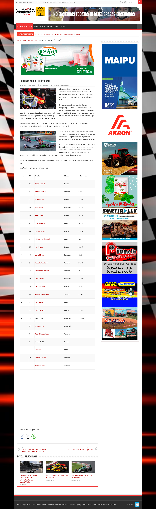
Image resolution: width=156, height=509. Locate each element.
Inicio (19, 40)
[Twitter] (123, 2)
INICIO (38, 2)
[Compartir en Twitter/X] (28, 436)
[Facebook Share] (22, 436)
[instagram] (125, 2)
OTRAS (67, 85)
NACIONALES (39, 26)
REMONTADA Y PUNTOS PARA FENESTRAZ (82, 476)
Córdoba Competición (29, 85)
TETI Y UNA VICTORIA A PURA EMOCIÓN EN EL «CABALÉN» (34, 450)
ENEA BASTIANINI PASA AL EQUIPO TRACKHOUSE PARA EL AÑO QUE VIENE (62, 34)
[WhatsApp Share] (33, 436)
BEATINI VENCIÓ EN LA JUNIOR (80, 449)
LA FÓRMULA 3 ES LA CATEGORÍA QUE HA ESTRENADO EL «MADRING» (28, 478)
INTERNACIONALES (23, 26)
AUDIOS (63, 26)
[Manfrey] (57, 59)
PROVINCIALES (52, 26)
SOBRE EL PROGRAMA (50, 2)
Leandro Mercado (42, 294)
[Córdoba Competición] (26, 11)
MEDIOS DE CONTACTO (67, 2)
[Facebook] (120, 2)
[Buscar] (140, 2)
